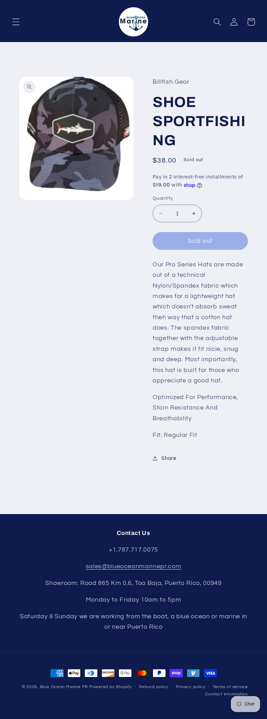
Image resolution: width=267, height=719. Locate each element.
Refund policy (153, 687)
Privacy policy (190, 687)
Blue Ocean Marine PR (64, 687)
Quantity (163, 198)
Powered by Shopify (110, 687)
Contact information (226, 694)
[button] (16, 22)
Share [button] (168, 458)
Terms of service (230, 687)
